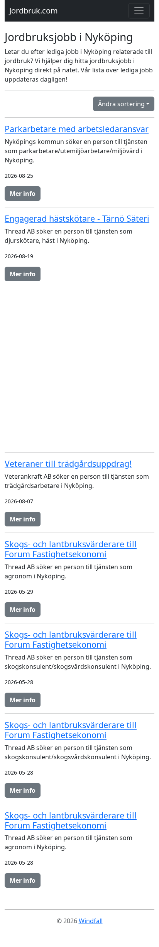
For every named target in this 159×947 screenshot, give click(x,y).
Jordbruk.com (33, 10)
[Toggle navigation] (139, 10)
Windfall (91, 921)
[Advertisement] (79, 366)
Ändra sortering (121, 104)
